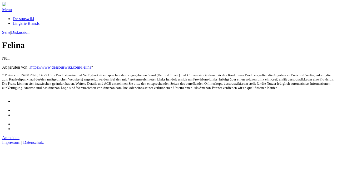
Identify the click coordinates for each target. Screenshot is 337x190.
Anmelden (10, 137)
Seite (6, 32)
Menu (7, 9)
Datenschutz (33, 142)
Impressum (11, 142)
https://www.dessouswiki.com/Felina (60, 67)
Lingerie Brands (26, 23)
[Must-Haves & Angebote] (4, 5)
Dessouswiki (23, 18)
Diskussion (20, 32)
